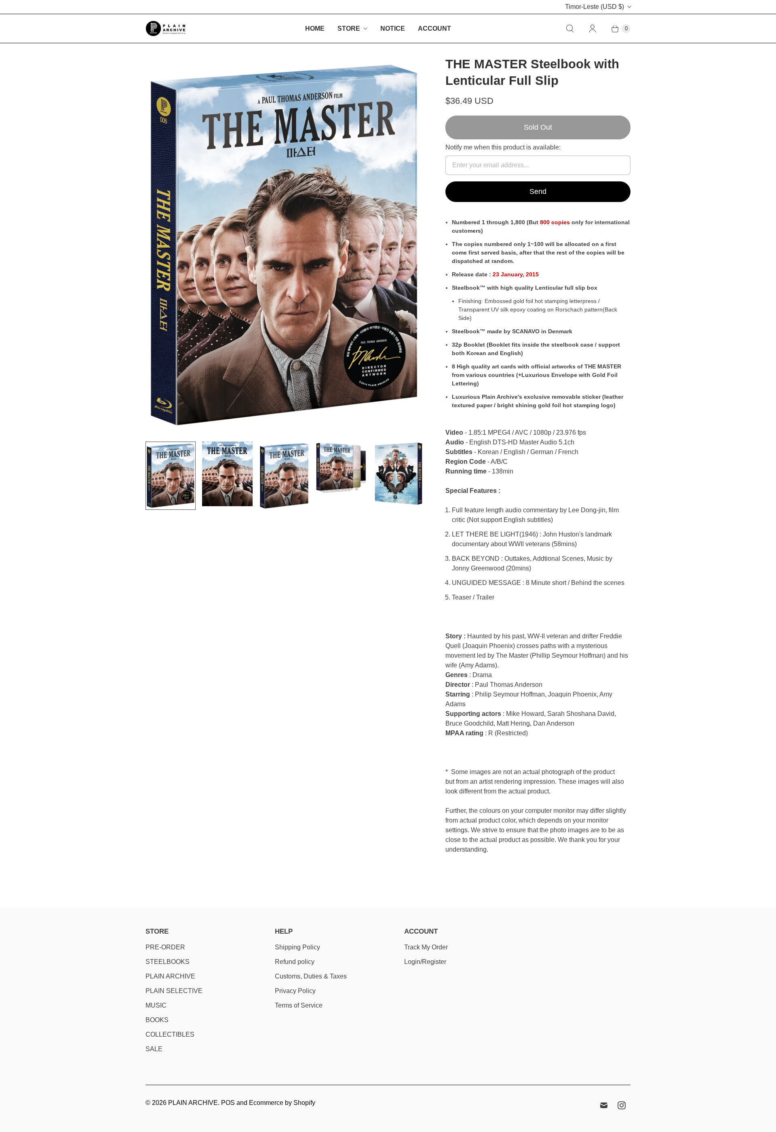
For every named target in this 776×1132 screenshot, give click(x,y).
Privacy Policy (295, 990)
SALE (154, 1049)
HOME (315, 28)
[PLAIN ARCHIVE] (166, 28)
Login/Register (425, 961)
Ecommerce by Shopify (282, 1102)
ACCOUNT (434, 28)
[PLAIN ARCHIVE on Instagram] (621, 1105)
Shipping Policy (297, 947)
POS (228, 1102)
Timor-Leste (594, 6)
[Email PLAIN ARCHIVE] (604, 1105)
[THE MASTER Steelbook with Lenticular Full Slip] (284, 245)
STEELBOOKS (168, 961)
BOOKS (157, 1019)
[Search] (570, 28)
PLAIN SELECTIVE (174, 990)
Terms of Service (299, 1005)
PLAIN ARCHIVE (170, 976)
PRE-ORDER (165, 947)
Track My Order (426, 947)
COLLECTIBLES (170, 1034)
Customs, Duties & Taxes (311, 976)
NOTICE (392, 28)
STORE (348, 28)
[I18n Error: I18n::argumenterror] (171, 476)
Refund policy (294, 961)
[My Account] (592, 28)
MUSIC (156, 1005)
